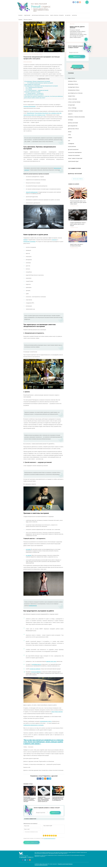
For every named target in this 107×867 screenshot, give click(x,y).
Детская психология (73, 149)
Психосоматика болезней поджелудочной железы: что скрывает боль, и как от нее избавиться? (58, 799)
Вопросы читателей (73, 122)
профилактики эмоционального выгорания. (33, 725)
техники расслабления (35, 668)
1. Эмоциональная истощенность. (34, 87)
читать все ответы (78, 178)
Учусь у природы (72, 108)
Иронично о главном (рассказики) (76, 116)
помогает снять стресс (51, 661)
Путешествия (71, 105)
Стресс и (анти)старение (74, 102)
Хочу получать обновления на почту (31, 831)
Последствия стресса (37, 54)
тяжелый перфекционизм (31, 192)
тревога (70, 137)
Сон (69, 140)
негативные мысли (36, 664)
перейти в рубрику (78, 66)
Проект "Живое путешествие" (75, 158)
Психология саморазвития (74, 152)
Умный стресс (71, 96)
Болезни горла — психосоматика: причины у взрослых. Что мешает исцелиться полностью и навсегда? (29, 799)
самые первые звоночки (57, 711)
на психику (28, 549)
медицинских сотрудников (29, 241)
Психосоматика (72, 146)
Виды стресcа (71, 78)
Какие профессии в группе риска (32, 84)
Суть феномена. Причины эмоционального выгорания (37, 81)
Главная (20, 19)
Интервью (70, 119)
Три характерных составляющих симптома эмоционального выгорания (41, 85)
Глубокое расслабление (74, 155)
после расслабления (36, 671)
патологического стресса (46, 721)
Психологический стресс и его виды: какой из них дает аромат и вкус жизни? (78, 202)
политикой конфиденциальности (49, 838)
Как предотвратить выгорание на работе (34, 94)
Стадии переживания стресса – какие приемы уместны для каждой (78, 224)
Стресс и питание (72, 99)
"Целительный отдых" (73, 161)
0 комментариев (74, 227)
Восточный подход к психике (75, 110)
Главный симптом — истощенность (34, 93)
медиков (25, 239)
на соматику (28, 555)
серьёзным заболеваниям (29, 106)
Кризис (69, 131)
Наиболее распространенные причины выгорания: (40, 82)
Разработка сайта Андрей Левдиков (65, 863)
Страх (69, 134)
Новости (70, 113)
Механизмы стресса (73, 84)
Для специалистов (72, 125)
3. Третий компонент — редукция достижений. (37, 90)
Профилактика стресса (73, 90)
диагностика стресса (73, 128)
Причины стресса (28, 19)
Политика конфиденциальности (41, 864)
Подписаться (55, 812)
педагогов (54, 239)
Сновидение (71, 143)
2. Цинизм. (29, 88)
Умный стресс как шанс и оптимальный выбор (76, 245)
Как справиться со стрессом (75, 93)
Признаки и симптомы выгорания (32, 91)
